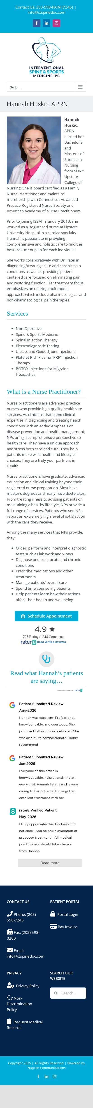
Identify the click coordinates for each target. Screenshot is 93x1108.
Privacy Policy (28, 985)
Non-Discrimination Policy (19, 1004)
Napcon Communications (47, 1068)
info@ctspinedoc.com (46, 12)
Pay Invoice (67, 926)
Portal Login (67, 914)
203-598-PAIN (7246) (54, 7)
